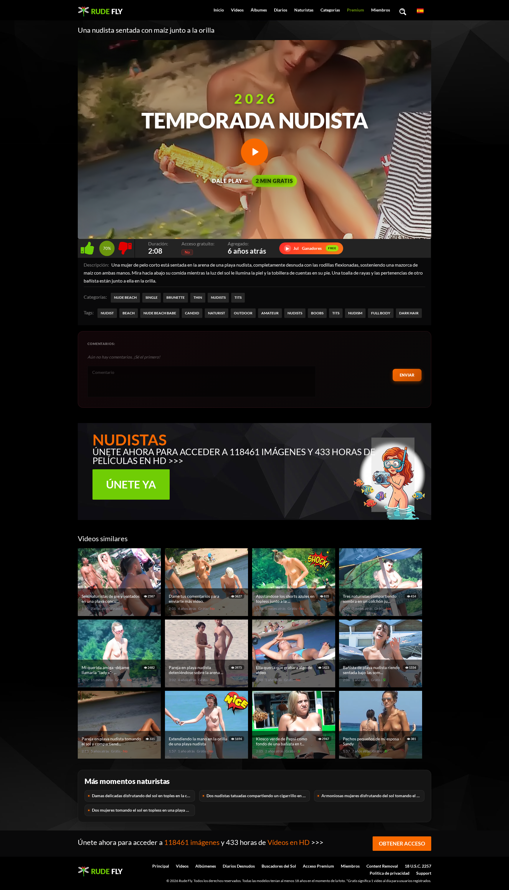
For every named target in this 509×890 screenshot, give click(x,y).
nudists (294, 313)
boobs (317, 313)
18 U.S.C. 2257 (418, 865)
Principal (160, 865)
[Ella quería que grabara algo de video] (294, 684)
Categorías (330, 9)
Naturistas (303, 9)
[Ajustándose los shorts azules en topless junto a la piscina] (294, 613)
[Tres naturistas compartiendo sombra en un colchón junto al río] (381, 613)
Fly (107, 11)
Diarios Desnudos (239, 865)
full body (380, 313)
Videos (182, 865)
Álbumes (259, 9)
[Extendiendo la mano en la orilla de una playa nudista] (207, 756)
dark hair (409, 313)
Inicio (219, 9)
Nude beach (125, 297)
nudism (355, 313)
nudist (107, 313)
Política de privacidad (389, 873)
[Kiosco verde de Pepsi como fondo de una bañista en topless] (294, 756)
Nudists (218, 297)
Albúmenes (205, 865)
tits (335, 313)
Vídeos (237, 9)
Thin (198, 297)
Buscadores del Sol (279, 865)
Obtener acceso (402, 843)
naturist (216, 313)
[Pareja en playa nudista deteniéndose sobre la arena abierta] (207, 684)
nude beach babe (159, 313)
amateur (270, 313)
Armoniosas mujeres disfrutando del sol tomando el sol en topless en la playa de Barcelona (372, 795)
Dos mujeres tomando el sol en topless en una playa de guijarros (143, 810)
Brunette (175, 297)
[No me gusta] (125, 246)
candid (192, 313)
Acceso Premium (318, 865)
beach (129, 313)
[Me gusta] (88, 246)
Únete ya (131, 484)
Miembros (380, 9)
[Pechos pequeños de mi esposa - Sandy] (381, 756)
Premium (355, 9)
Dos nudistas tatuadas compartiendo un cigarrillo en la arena (258, 795)
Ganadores (311, 248)
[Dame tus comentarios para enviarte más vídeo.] (207, 613)
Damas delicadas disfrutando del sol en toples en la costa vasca (143, 795)
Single (152, 297)
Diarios (280, 9)
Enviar (407, 375)
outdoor (243, 313)
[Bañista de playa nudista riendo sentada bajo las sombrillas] (381, 684)
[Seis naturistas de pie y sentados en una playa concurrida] (120, 613)
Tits (238, 297)
